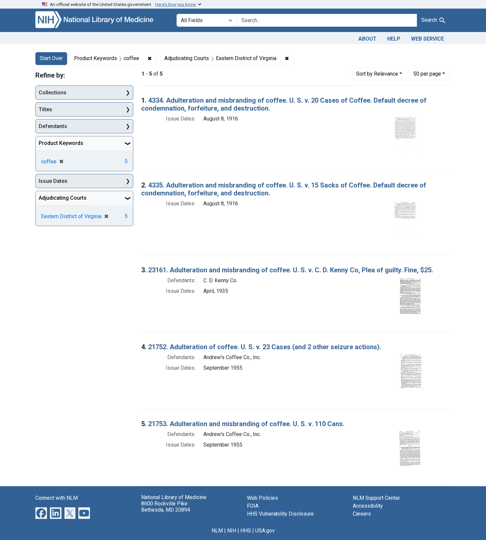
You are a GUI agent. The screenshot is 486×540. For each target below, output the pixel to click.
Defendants (53, 126)
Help (393, 39)
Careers (362, 514)
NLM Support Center (376, 498)
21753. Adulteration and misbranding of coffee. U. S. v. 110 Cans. (246, 424)
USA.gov (265, 530)
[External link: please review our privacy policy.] (41, 512)
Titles (45, 109)
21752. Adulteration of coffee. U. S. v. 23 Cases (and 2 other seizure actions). (264, 347)
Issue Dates (53, 181)
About (367, 39)
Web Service (427, 39)
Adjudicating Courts (63, 198)
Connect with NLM (56, 498)
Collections (52, 92)
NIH (231, 530)
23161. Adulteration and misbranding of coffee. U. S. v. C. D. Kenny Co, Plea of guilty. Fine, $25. (290, 270)
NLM (217, 530)
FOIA (253, 506)
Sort (377, 74)
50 (427, 73)
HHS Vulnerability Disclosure (280, 514)
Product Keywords (61, 143)
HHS (245, 530)
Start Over (51, 58)
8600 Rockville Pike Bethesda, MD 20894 (165, 506)
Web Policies (262, 498)
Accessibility (368, 506)
